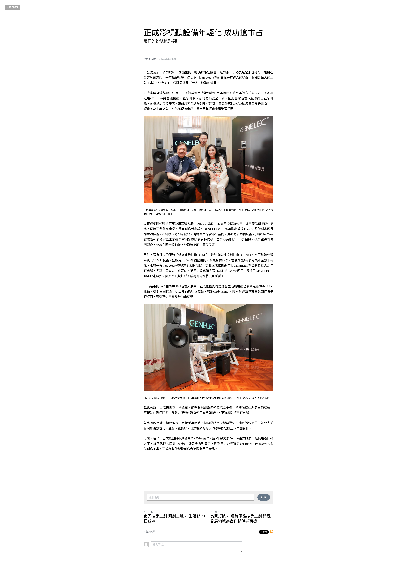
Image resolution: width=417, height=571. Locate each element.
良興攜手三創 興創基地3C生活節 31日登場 (174, 519)
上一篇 (149, 511)
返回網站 (13, 7)
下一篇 (213, 511)
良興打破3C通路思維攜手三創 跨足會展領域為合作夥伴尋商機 (240, 519)
